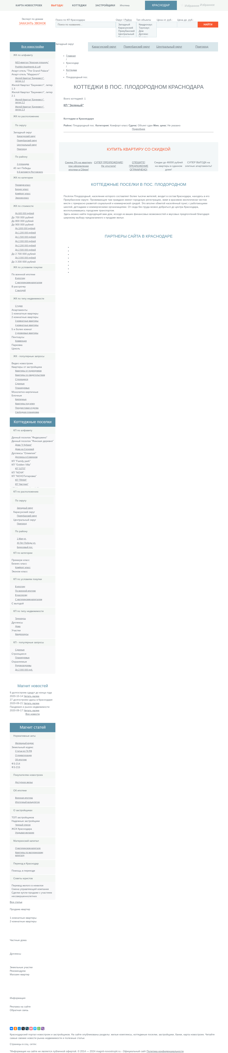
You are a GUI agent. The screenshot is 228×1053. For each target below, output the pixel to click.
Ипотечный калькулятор (27, 802)
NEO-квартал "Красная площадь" (32, 62)
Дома (17, 626)
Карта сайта (17, 1020)
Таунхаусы (20, 618)
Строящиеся (21, 379)
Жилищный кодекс (24, 743)
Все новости (32, 714)
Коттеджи (79, 5)
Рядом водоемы (23, 665)
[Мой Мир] (19, 1028)
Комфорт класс (22, 193)
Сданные (20, 383)
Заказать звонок (32, 23)
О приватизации (23, 755)
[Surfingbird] (35, 1028)
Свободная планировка (27, 412)
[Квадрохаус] (146, 24)
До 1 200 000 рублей (25, 232)
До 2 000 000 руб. (24, 670)
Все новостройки (32, 46)
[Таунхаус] (146, 27)
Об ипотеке (21, 759)
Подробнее (138, 129)
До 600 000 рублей (24, 213)
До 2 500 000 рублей (25, 250)
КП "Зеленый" (74, 105)
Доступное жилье (24, 782)
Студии (19, 306)
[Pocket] (31, 1028)
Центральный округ (169, 46)
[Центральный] (126, 34)
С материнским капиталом (28, 282)
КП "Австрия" (21, 484)
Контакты (15, 1015)
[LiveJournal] (27, 1028)
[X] (23, 1028)
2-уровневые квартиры (26, 333)
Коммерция (21, 341)
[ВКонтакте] (11, 1028)
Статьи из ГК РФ (23, 751)
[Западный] (126, 24)
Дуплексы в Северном (26, 457)
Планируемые (22, 388)
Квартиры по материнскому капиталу (29, 854)
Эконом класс (22, 198)
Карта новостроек (29, 5)
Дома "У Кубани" (23, 445)
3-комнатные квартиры (26, 321)
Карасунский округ (104, 46)
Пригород (201, 46)
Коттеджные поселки (22, 945)
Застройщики (105, 5)
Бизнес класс (21, 189)
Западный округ (25, 508)
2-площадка (23, 164)
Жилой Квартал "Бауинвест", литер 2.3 (29, 108)
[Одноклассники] (15, 1028)
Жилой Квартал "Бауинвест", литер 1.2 (29, 79)
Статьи (14, 984)
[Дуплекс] (146, 34)
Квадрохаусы (21, 634)
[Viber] (42, 1028)
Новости (14, 979)
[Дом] (146, 31)
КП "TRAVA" (21, 480)
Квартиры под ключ (25, 403)
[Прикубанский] (126, 31)
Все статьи (16, 902)
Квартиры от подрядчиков (28, 371)
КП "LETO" (20, 468)
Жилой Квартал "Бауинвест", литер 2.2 (29, 101)
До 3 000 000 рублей (25, 258)
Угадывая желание (24, 833)
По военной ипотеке (25, 591)
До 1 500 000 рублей (25, 237)
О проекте (16, 1025)
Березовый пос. (25, 547)
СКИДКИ (15, 994)
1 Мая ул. (21, 538)
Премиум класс (22, 185)
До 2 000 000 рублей (25, 241)
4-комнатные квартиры (26, 325)
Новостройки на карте (22, 989)
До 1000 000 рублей (25, 228)
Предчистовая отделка (26, 408)
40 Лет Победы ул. (26, 543)
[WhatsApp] (38, 1028)
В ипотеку (20, 278)
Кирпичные (21, 399)
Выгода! (57, 5)
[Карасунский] (126, 27)
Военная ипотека (24, 798)
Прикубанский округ (137, 46)
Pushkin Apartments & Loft (27, 67)
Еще (12, 936)
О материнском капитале (28, 848)
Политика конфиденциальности (165, 1051)
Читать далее (31, 696)
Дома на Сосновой (24, 449)
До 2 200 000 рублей (25, 245)
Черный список (22, 825)
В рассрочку (21, 595)
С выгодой (20, 290)
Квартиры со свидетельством (30, 375)
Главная (71, 55)
